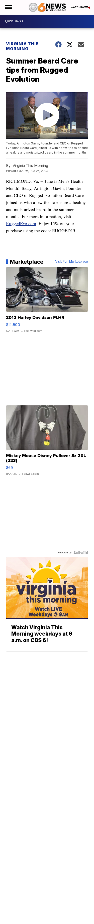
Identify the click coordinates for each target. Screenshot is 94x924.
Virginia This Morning (22, 46)
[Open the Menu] (8, 7)
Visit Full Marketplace (71, 261)
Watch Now (79, 7)
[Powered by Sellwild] (80, 552)
